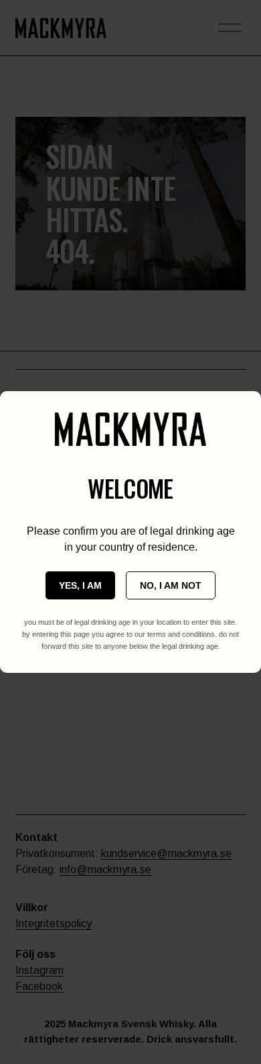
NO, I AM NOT (170, 585)
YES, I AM (80, 585)
